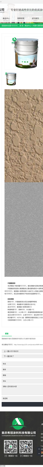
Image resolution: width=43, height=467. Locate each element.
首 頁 (21, 25)
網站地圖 (2, 466)
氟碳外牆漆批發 (30, 338)
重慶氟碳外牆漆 (7, 338)
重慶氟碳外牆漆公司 (18, 338)
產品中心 (28, 25)
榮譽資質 (20, 20)
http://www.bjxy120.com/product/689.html (28, 344)
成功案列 (35, 20)
